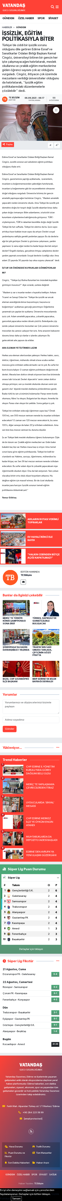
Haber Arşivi (42, 1163)
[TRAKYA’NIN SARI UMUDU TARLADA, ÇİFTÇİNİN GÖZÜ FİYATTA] (45, 637)
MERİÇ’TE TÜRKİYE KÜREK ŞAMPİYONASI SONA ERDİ (14, 621)
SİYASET (53, 18)
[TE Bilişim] (10, 577)
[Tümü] (57, 747)
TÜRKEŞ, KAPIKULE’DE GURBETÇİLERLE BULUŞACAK (44, 621)
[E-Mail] (23, 582)
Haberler (7, 27)
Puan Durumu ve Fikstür (15, 1155)
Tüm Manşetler (44, 1153)
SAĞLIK (53, 1174)
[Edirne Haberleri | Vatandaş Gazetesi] (14, 7)
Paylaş (9, 144)
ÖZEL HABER (26, 18)
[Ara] (52, 7)
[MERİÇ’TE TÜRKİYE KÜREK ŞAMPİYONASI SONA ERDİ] (16, 608)
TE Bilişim (26, 575)
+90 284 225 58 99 (33, 1112)
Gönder (9, 729)
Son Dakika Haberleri (19, 1163)
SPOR (41, 18)
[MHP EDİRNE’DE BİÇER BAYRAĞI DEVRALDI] (45, 668)
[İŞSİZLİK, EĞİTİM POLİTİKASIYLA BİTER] (31, 122)
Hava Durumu (16, 1146)
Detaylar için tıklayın (31, 949)
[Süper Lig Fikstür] (57, 961)
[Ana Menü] (57, 7)
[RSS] (31, 1131)
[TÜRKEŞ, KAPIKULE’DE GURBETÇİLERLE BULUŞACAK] (45, 608)
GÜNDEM (8, 18)
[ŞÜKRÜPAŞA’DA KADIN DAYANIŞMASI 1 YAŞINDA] (16, 637)
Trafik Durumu (43, 1146)
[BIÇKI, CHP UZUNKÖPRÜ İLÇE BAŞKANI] (16, 668)
